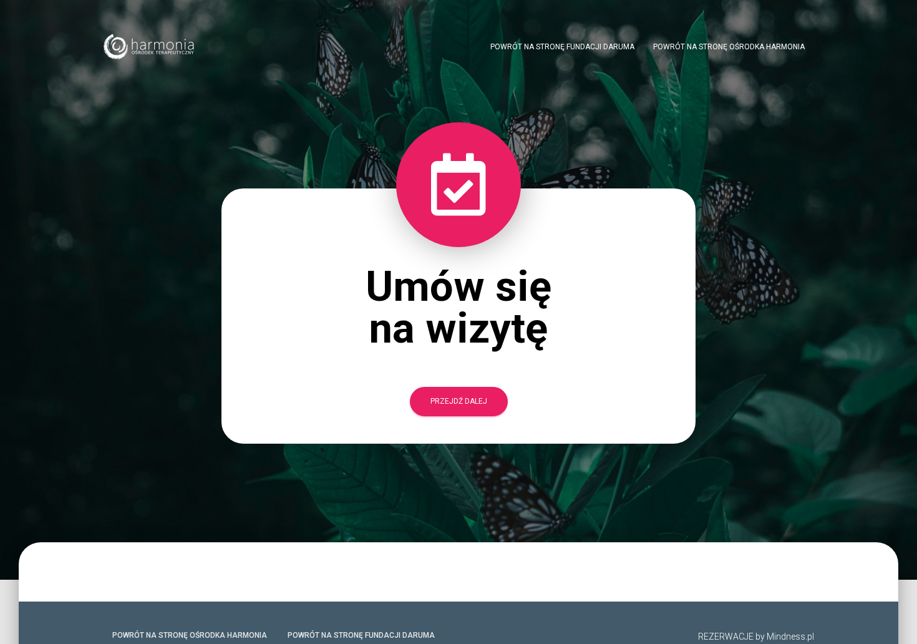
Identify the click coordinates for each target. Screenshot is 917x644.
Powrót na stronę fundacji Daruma (562, 46)
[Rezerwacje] (150, 47)
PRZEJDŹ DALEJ (458, 401)
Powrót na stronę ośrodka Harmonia (729, 46)
